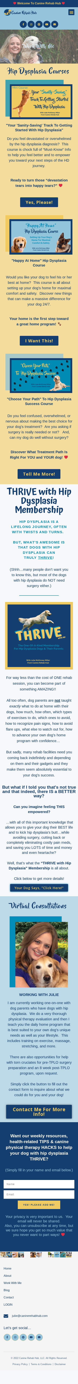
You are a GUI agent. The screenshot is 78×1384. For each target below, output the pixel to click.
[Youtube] (46, 24)
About (7, 1275)
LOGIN (8, 1304)
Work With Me (13, 1283)
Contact (9, 1297)
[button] (71, 12)
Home (7, 1268)
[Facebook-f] (23, 24)
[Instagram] (31, 24)
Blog (7, 1290)
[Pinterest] (38, 24)
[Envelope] (54, 24)
